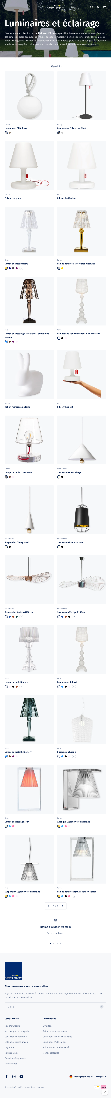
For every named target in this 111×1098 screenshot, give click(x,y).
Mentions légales (51, 1052)
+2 (21, 268)
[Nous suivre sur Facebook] (7, 1076)
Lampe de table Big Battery (18, 751)
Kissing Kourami (37, 1087)
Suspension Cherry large (69, 472)
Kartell (7, 260)
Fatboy (7, 124)
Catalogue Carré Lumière (16, 1041)
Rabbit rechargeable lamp (17, 406)
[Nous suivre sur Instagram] (14, 1076)
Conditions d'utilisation (54, 1041)
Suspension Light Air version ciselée (22, 891)
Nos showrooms (12, 1025)
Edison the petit (65, 406)
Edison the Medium (66, 198)
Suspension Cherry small (17, 542)
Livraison (47, 1025)
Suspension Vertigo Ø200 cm (19, 612)
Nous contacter (12, 1052)
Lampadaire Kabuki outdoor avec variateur (78, 333)
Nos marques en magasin (17, 1031)
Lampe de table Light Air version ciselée (76, 891)
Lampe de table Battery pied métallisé (76, 263)
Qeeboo (7, 403)
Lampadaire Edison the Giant (71, 128)
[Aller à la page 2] (62, 906)
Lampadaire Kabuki (67, 682)
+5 (21, 686)
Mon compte (11, 1063)
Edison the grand (13, 198)
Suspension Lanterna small (70, 542)
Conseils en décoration (16, 1036)
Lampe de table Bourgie (16, 682)
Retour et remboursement (55, 1031)
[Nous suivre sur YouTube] (21, 1076)
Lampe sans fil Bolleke (16, 128)
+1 (74, 686)
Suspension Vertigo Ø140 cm (71, 612)
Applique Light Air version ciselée (73, 821)
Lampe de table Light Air (17, 821)
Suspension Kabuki (66, 751)
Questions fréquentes (15, 1058)
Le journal (9, 1047)
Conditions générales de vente (57, 1036)
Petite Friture (62, 469)
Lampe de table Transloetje (18, 472)
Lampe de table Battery (16, 263)
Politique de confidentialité (56, 1047)
